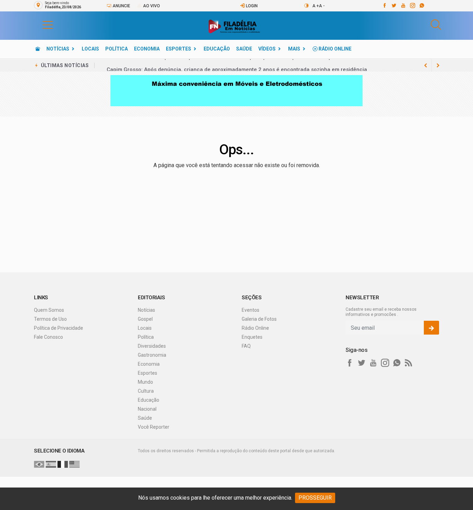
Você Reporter (153, 427)
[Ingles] (74, 464)
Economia (147, 49)
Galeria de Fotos (259, 319)
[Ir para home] (37, 48)
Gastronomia (152, 355)
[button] (41, 24)
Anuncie (120, 5)
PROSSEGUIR (315, 497)
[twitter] (393, 5)
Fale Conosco (48, 337)
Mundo (145, 382)
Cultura (146, 391)
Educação (217, 49)
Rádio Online (334, 49)
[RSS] (408, 363)
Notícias (57, 49)
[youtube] (403, 5)
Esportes (178, 49)
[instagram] (412, 5)
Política (116, 49)
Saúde (244, 49)
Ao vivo (151, 5)
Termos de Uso (50, 319)
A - (322, 5)
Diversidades (152, 346)
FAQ (246, 346)
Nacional (147, 409)
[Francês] (62, 464)
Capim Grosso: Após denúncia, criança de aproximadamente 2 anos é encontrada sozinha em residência (237, 65)
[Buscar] (436, 25)
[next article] (425, 65)
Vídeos (267, 49)
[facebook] (384, 5)
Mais (294, 49)
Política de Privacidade (58, 328)
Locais (90, 49)
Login (251, 5)
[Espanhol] (51, 464)
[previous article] (438, 65)
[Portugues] (39, 464)
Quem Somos (49, 310)
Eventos (250, 310)
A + (315, 5)
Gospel (145, 319)
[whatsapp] (421, 5)
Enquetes (252, 337)
